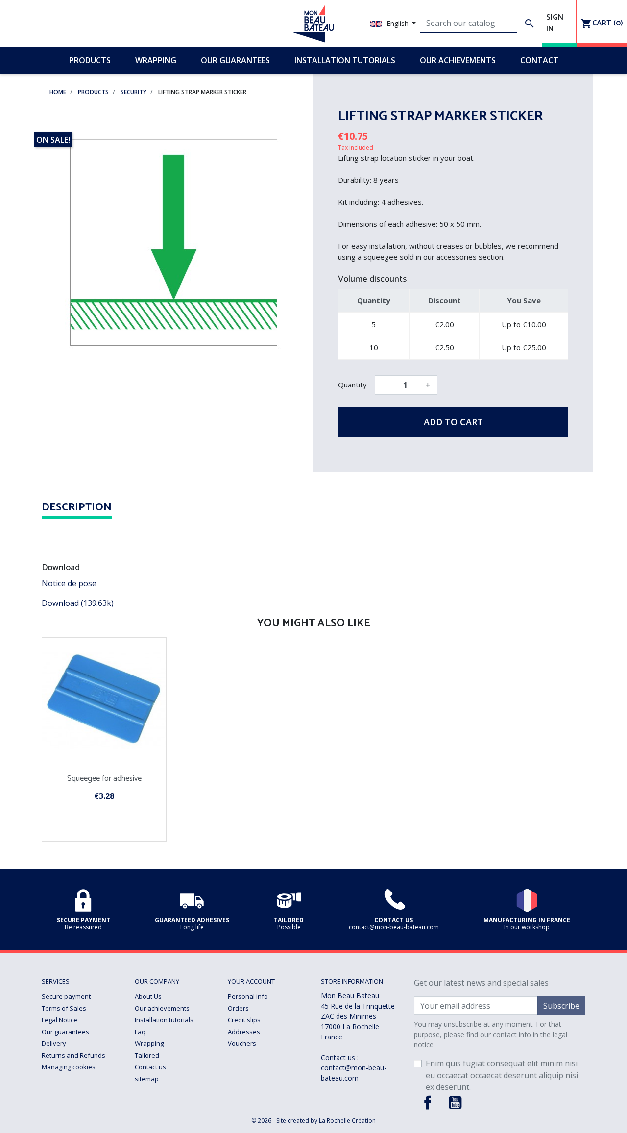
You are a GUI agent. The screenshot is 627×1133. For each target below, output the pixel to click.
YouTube (455, 1102)
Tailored (147, 1055)
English (397, 23)
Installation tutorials (164, 1019)
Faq (140, 1031)
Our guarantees (65, 1031)
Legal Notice (59, 1019)
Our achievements (162, 1008)
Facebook (427, 1102)
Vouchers (242, 1043)
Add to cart (453, 422)
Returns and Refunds (73, 1055)
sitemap (147, 1078)
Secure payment (66, 996)
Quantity (352, 384)
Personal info (248, 996)
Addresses (244, 1031)
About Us (148, 996)
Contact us (150, 1066)
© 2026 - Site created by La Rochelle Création (313, 1120)
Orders (238, 1008)
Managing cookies (69, 1066)
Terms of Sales (64, 1008)
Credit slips (244, 1019)
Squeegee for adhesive (104, 778)
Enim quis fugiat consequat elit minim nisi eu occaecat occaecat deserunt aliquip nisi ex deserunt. (502, 1075)
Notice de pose (69, 583)
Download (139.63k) (78, 603)
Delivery (54, 1043)
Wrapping (149, 1043)
